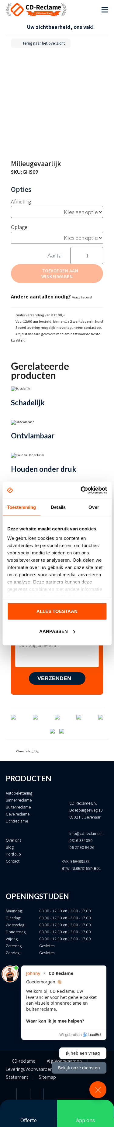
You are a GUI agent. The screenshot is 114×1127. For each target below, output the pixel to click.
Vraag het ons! (82, 297)
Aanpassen (53, 631)
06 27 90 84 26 (81, 847)
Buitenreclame (18, 807)
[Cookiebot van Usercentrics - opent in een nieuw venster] (81, 490)
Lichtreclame (17, 821)
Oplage (19, 226)
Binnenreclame (19, 800)
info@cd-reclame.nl (86, 833)
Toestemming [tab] (21, 506)
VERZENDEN (55, 678)
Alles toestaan (57, 611)
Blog (10, 847)
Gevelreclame (17, 814)
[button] (105, 9)
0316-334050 (81, 840)
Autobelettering (19, 793)
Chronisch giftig (27, 751)
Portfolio (13, 854)
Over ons (13, 840)
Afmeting (21, 201)
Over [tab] (93, 506)
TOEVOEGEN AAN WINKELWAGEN (59, 273)
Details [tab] (58, 506)
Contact (12, 861)
